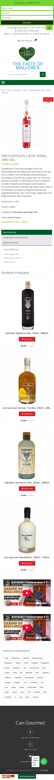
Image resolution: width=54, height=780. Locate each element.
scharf (21, 687)
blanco (18, 663)
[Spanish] (4, 776)
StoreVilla (44, 770)
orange (7, 682)
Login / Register (26, 41)
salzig (13, 687)
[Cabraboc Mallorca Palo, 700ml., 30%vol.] (27, 306)
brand (7, 668)
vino (20, 697)
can (24, 668)
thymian (37, 692)
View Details (28, 339)
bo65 (26, 663)
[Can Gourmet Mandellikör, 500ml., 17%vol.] (27, 530)
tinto (45, 692)
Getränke (17, 90)
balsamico (8, 663)
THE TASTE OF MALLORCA (28, 66)
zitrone (35, 697)
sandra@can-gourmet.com (30, 761)
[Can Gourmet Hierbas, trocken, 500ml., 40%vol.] (27, 381)
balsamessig (37, 658)
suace (14, 692)
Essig (15, 672)
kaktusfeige (17, 212)
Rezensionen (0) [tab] (10, 242)
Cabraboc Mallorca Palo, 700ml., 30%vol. (27, 333)
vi (15, 697)
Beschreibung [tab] (9, 232)
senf (41, 687)
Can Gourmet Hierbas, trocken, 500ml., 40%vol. (27, 408)
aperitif (26, 658)
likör (36, 212)
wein (27, 697)
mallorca (8, 677)
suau (22, 692)
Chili (43, 668)
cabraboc (16, 668)
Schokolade (31, 687)
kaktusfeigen (28, 212)
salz (6, 687)
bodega (34, 663)
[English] (8, 776)
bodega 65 (45, 663)
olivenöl (40, 677)
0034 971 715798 (30, 749)
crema (7, 672)
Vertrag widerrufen (27, 776)
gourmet (29, 672)
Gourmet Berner (14, 217)
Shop (9, 90)
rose (25, 682)
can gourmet (34, 668)
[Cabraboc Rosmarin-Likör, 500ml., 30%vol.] (27, 455)
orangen (17, 682)
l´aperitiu (45, 672)
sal (42, 682)
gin (21, 672)
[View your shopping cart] (34, 40)
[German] (12, 776)
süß (29, 692)
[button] (48, 102)
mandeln (18, 677)
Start (3, 90)
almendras (16, 658)
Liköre (25, 90)
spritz (7, 692)
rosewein (34, 682)
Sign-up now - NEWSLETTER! (27, 2)
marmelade (29, 677)
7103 (6, 658)
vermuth (8, 697)
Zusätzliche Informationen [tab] (15, 237)
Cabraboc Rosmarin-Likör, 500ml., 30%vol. (27, 482)
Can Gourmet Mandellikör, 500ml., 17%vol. (27, 557)
